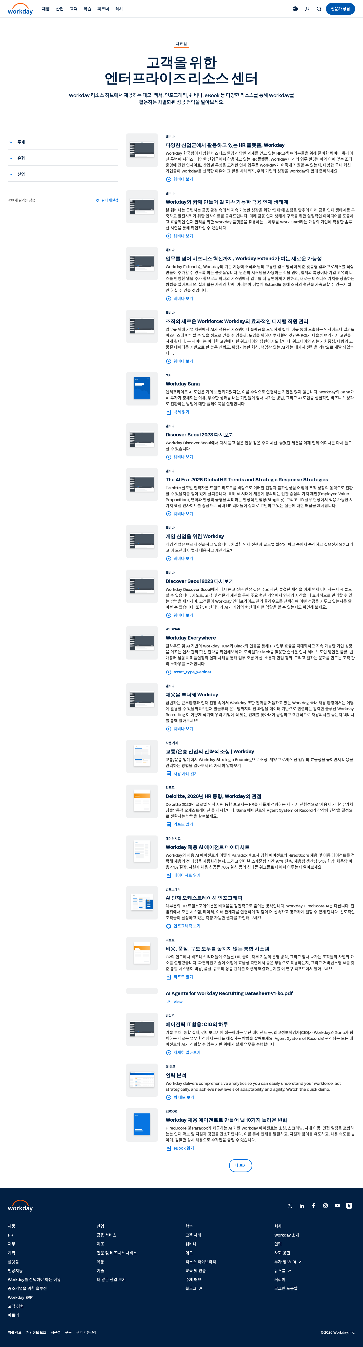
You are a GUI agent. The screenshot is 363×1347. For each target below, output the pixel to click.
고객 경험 (16, 1306)
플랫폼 (13, 1262)
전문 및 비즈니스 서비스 (117, 1253)
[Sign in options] (307, 9)
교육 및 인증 (195, 1271)
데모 (189, 1253)
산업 (60, 9)
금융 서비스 (106, 1235)
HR (10, 1235)
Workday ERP (20, 1297)
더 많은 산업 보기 (111, 1280)
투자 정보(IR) (285, 1262)
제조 (100, 1244)
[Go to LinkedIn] (302, 1206)
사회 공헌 (282, 1253)
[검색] (319, 9)
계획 (11, 1253)
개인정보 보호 (36, 1332)
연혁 (278, 1244)
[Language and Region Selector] (295, 9)
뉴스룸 (279, 1271)
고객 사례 (193, 1235)
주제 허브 (193, 1280)
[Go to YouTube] (337, 1206)
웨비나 (191, 1244)
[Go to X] (290, 1206)
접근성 (55, 1332)
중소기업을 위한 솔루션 (27, 1288)
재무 (11, 1244)
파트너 (103, 9)
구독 (68, 1332)
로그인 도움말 (286, 1288)
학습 (87, 9)
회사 (119, 9)
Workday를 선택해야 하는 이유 (34, 1280)
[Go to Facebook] (314, 1206)
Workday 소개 (286, 1235)
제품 (46, 9)
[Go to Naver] (349, 1206)
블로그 (191, 1288)
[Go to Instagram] (325, 1206)
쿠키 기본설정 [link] (86, 1332)
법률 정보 (14, 1332)
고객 (74, 9)
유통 (100, 1262)
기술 (100, 1271)
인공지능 (15, 1271)
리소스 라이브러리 (200, 1262)
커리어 (279, 1280)
